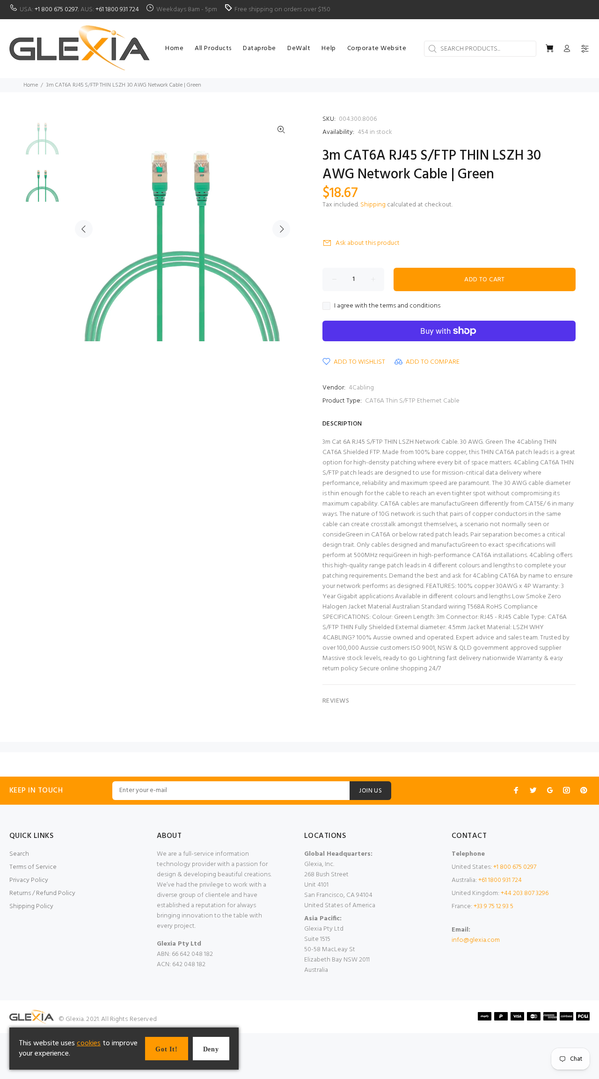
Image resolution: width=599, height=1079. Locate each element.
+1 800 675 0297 (56, 9)
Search (19, 854)
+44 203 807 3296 (524, 893)
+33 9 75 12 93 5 (493, 906)
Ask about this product (368, 243)
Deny (211, 1049)
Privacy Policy (28, 880)
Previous (84, 229)
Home (30, 85)
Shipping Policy (31, 906)
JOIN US (370, 790)
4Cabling (361, 387)
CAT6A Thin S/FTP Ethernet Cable (412, 401)
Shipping (373, 204)
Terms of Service (33, 867)
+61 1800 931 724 (117, 9)
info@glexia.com (476, 940)
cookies (89, 1043)
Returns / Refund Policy (42, 893)
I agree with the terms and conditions (387, 306)
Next (281, 229)
